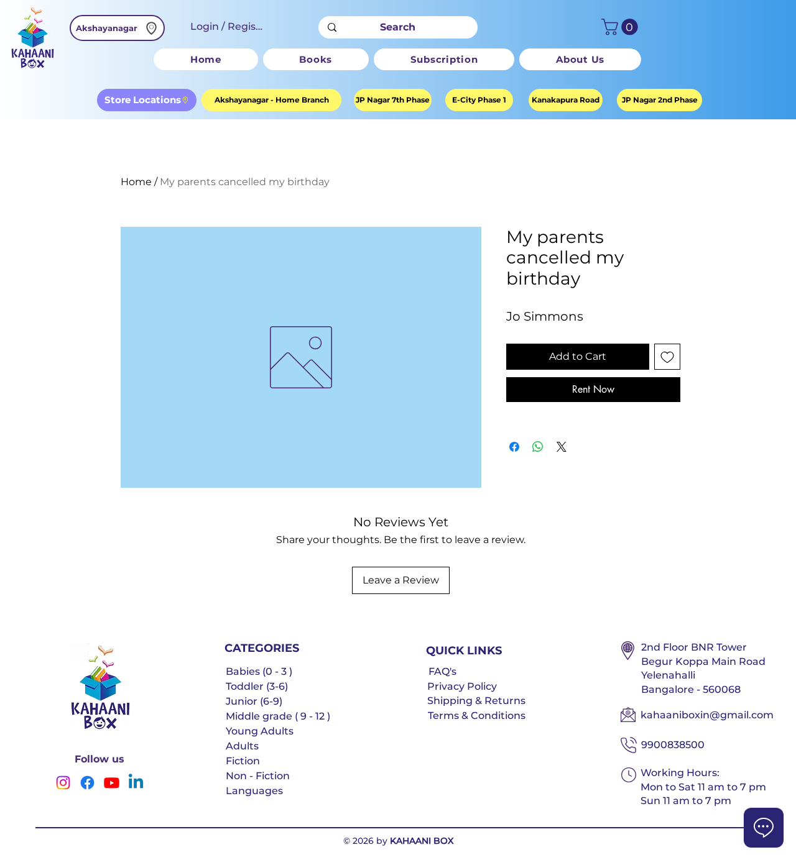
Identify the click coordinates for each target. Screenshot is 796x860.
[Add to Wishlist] (667, 357)
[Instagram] (63, 783)
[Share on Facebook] (514, 446)
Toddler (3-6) (257, 686)
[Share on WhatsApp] (537, 446)
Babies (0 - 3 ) (259, 671)
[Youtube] (112, 783)
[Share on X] (561, 446)
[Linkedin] (136, 783)
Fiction (243, 761)
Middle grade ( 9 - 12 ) (278, 716)
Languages (254, 791)
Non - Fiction (258, 776)
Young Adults (260, 731)
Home (136, 182)
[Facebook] (87, 783)
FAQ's (442, 671)
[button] (621, 27)
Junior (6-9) (254, 701)
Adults (242, 746)
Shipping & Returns (476, 701)
